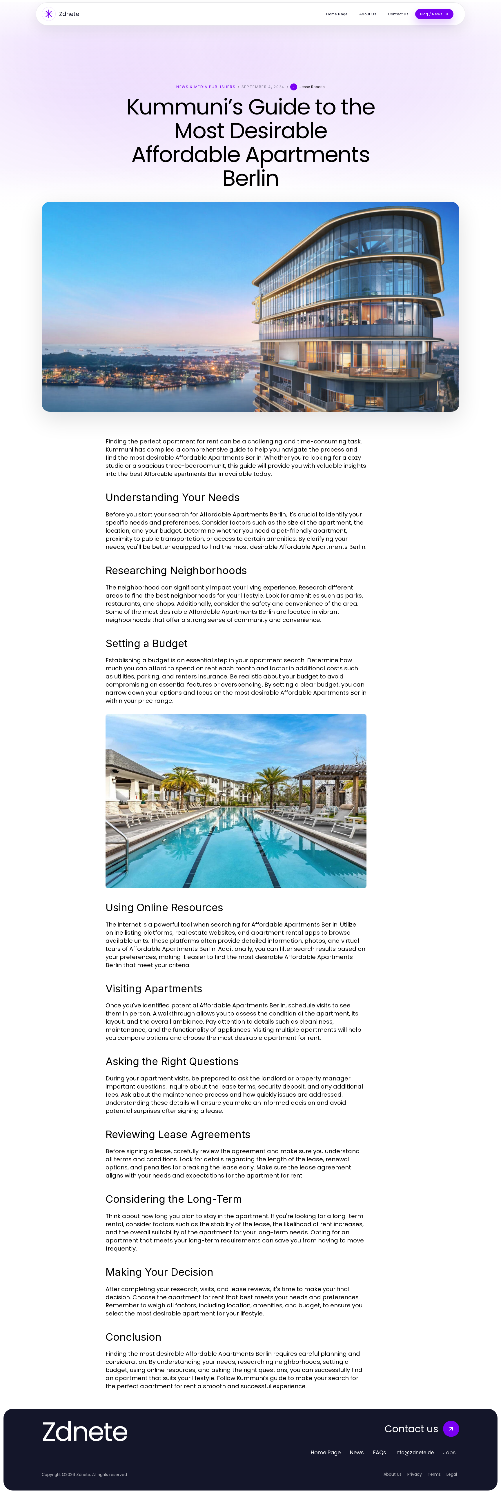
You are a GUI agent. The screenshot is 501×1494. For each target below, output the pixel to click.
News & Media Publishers (206, 87)
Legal (451, 1474)
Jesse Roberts (312, 87)
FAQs (379, 1452)
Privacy (414, 1474)
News (357, 1452)
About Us (393, 1474)
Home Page (326, 1452)
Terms (434, 1474)
